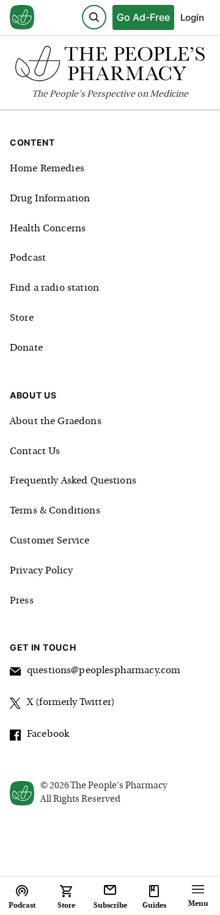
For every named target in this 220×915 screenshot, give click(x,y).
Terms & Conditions (55, 511)
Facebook (48, 734)
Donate (26, 348)
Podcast (28, 258)
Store (22, 318)
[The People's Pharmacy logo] (110, 66)
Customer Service (49, 541)
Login (192, 17)
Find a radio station (54, 288)
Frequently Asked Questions (73, 481)
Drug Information (50, 199)
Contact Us (35, 452)
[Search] (94, 17)
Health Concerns (48, 229)
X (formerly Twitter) (71, 703)
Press (22, 601)
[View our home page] (22, 18)
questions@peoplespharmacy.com (103, 671)
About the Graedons (55, 422)
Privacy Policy (41, 571)
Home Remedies (47, 169)
